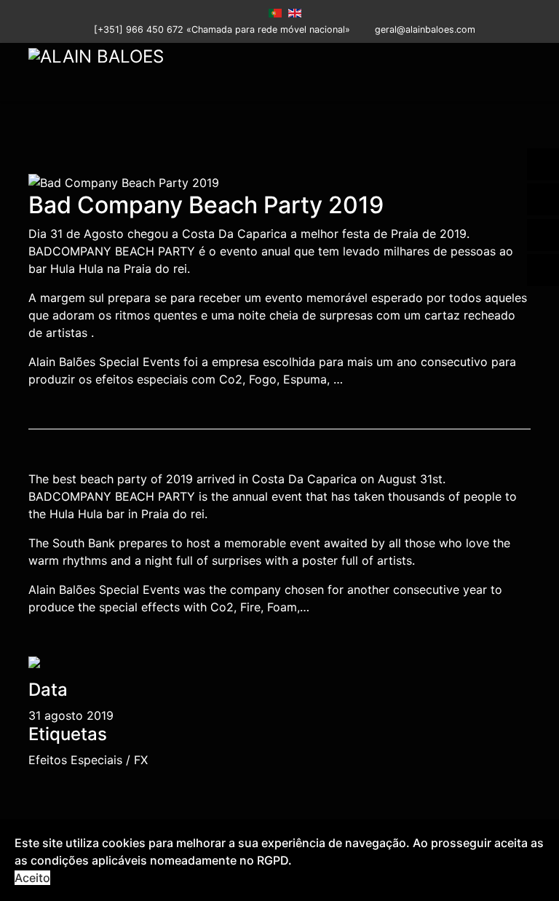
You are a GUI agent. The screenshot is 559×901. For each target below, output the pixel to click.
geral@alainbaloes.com (425, 29)
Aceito (32, 877)
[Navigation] (525, 72)
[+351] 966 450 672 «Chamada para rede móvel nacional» (222, 29)
